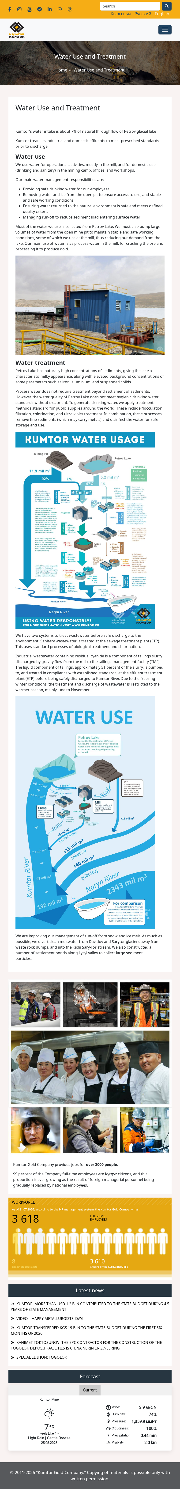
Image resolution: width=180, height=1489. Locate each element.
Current (90, 1390)
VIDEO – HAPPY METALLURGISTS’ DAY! (49, 1318)
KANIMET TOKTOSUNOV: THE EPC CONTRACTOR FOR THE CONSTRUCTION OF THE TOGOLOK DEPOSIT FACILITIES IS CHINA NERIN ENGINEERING (86, 1345)
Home (61, 70)
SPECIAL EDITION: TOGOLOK (41, 1357)
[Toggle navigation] (165, 29)
